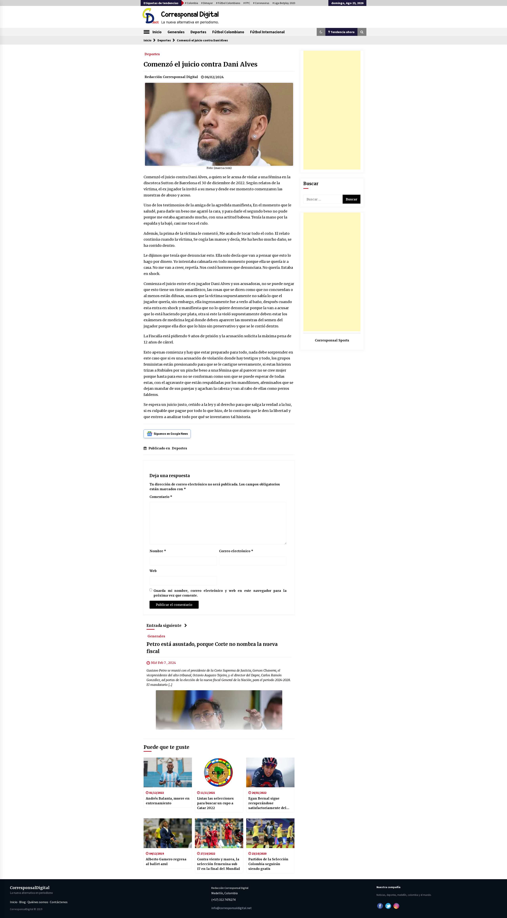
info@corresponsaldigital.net (231, 908)
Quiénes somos (38, 902)
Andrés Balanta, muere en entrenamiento (168, 800)
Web (153, 571)
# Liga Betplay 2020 (284, 3)
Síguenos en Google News (171, 433)
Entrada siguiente (164, 625)
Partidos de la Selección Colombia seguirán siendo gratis (268, 864)
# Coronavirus (261, 3)
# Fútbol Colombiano (228, 3)
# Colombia (191, 3)
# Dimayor (207, 3)
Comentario (161, 497)
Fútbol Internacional (267, 32)
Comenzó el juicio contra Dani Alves (200, 64)
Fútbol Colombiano (228, 32)
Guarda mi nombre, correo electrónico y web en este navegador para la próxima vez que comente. (220, 593)
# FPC (246, 3)
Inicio (157, 32)
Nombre (158, 551)
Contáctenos (59, 902)
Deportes (198, 32)
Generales (176, 32)
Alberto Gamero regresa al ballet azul (166, 861)
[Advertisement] (331, 110)
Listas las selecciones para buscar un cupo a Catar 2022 (215, 803)
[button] (321, 32)
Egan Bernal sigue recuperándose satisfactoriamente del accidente (267, 803)
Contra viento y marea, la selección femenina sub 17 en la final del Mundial (218, 864)
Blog (22, 902)
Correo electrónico (236, 551)
